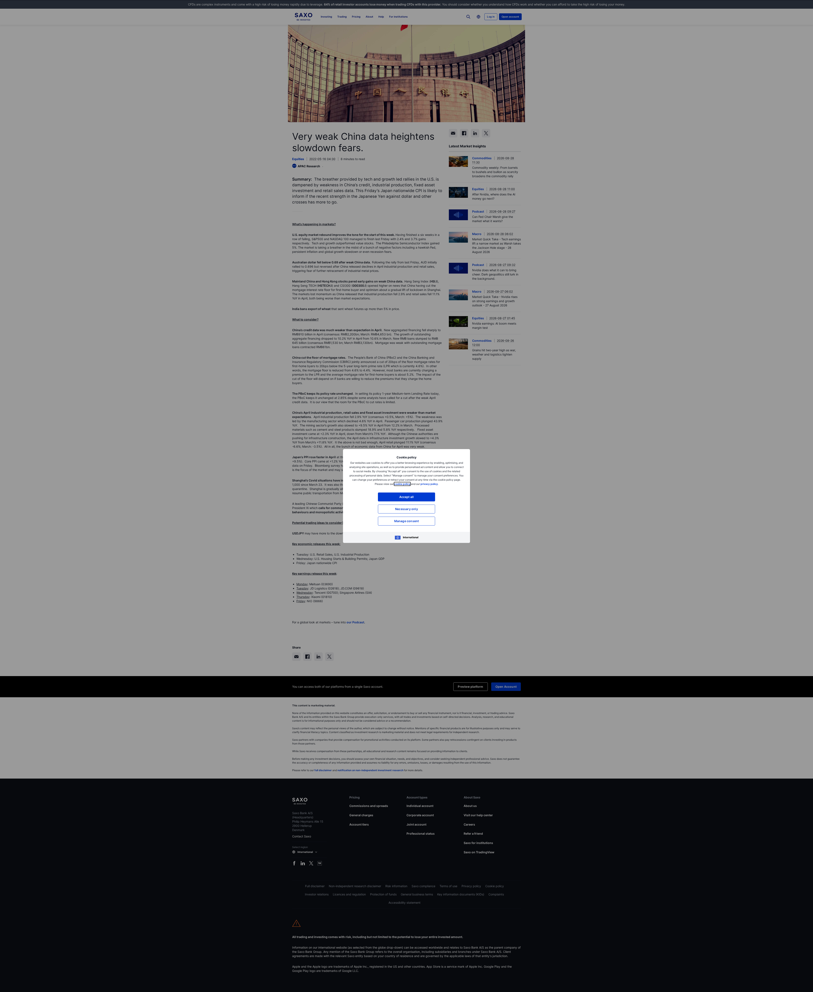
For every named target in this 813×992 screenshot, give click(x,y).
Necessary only (406, 509)
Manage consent (406, 521)
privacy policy (429, 484)
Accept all (406, 497)
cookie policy (402, 484)
